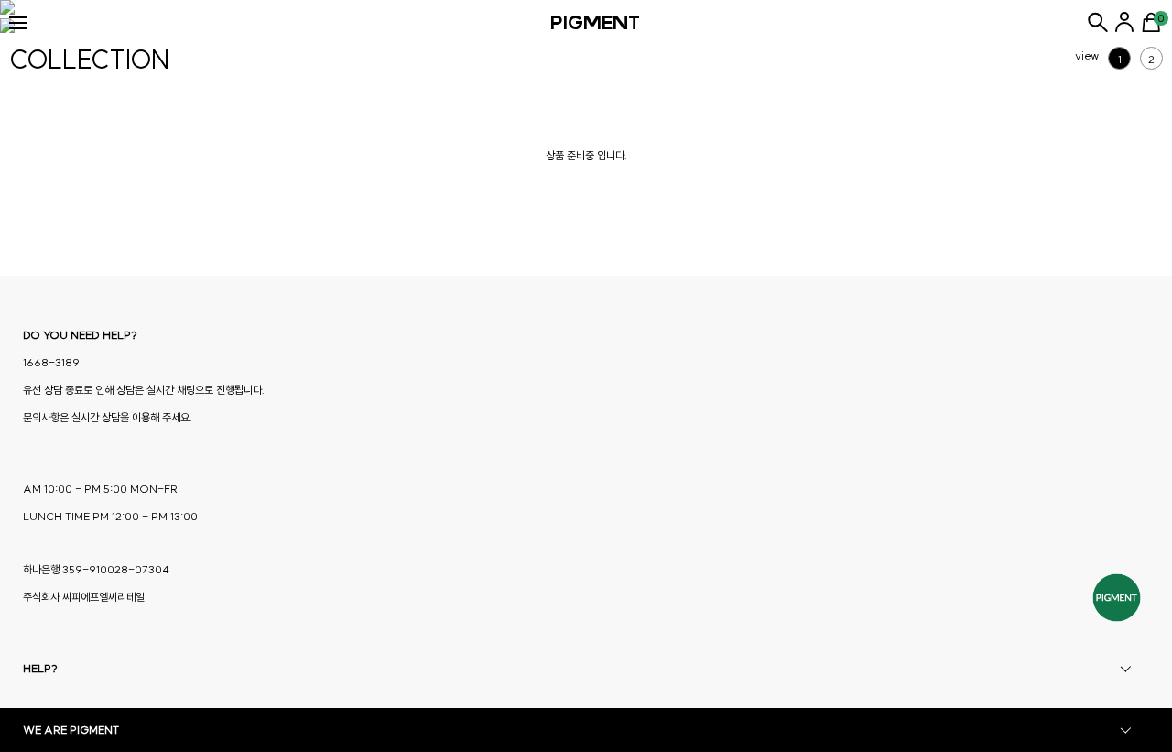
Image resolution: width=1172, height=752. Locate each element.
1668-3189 (51, 362)
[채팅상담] (1116, 597)
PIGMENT (595, 22)
